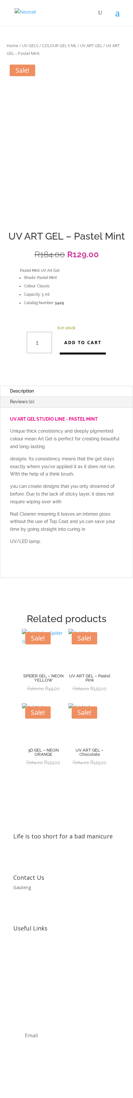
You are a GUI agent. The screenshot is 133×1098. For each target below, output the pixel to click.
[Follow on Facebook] (53, 857)
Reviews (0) (22, 401)
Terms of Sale (28, 975)
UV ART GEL (91, 45)
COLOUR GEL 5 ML (59, 45)
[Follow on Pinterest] (79, 857)
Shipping (22, 987)
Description (22, 391)
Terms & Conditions (34, 962)
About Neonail (28, 938)
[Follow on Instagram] (66, 857)
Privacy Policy (27, 950)
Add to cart (82, 342)
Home (12, 45)
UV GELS (30, 45)
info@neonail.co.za (33, 900)
